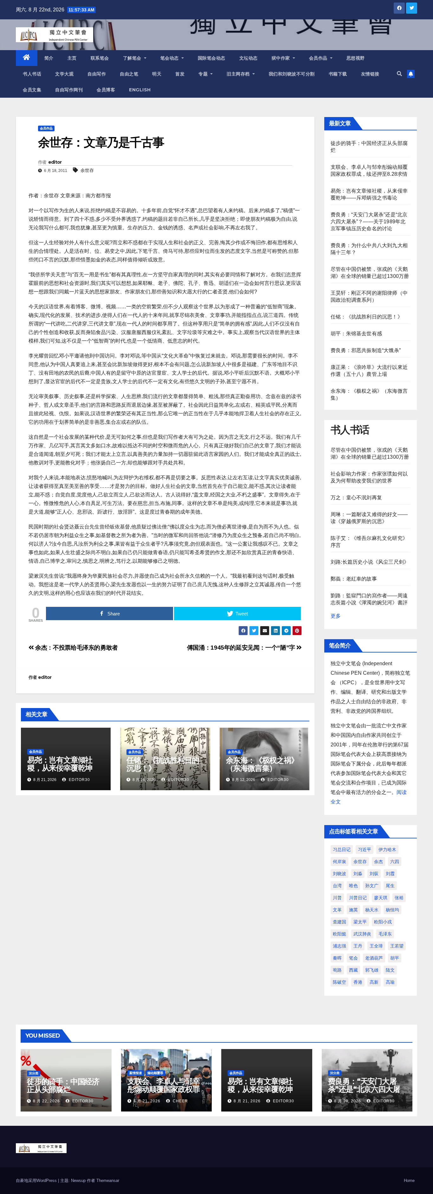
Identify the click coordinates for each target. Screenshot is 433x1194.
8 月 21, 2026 (146, 1101)
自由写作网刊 (69, 90)
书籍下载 (338, 74)
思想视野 (355, 58)
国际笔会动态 (211, 58)
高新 (374, 982)
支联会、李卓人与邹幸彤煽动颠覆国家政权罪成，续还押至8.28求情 (164, 1089)
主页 (72, 58)
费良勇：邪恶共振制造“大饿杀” (366, 350)
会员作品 (319, 58)
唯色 (353, 885)
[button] (399, 73)
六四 (394, 861)
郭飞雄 (371, 970)
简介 (49, 58)
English (140, 90)
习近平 (364, 849)
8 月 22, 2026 (46, 1101)
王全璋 (376, 945)
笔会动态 (170, 58)
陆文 (390, 970)
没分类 (33, 1073)
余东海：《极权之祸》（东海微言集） (262, 764)
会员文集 (32, 90)
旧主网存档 (239, 74)
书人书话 (32, 74)
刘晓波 (339, 873)
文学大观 (64, 74)
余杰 (378, 861)
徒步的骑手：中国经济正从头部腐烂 (63, 1085)
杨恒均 (392, 909)
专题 (203, 74)
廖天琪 (380, 897)
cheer (179, 1101)
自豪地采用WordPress (37, 1180)
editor (55, 162)
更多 (336, 616)
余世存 (87, 170)
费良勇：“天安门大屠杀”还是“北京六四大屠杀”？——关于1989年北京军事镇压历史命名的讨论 (369, 221)
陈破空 (339, 982)
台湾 (337, 885)
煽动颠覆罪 (155, 1073)
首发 (179, 74)
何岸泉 (339, 861)
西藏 (353, 970)
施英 (353, 909)
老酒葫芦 (374, 958)
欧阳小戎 (383, 921)
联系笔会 (100, 58)
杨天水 (371, 909)
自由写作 (96, 74)
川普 (337, 897)
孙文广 (371, 885)
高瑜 (390, 982)
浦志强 (339, 945)
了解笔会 (133, 58)
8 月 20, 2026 (347, 1101)
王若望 (397, 945)
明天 (156, 74)
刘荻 (374, 873)
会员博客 (106, 90)
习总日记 (342, 849)
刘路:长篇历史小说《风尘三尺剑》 (370, 562)
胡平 (394, 958)
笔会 (353, 958)
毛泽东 (385, 933)
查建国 (339, 921)
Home (409, 1180)
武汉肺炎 (362, 933)
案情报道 (135, 1073)
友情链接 (370, 74)
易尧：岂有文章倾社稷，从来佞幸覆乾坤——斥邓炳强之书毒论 (63, 767)
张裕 (399, 897)
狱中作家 (282, 58)
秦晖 (337, 958)
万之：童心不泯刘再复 (356, 497)
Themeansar (107, 1180)
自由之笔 (129, 74)
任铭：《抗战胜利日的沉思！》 (162, 764)
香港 (357, 982)
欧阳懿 (339, 933)
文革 (337, 909)
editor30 (79, 779)
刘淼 (357, 873)
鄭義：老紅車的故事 (354, 578)
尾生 (390, 885)
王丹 (357, 945)
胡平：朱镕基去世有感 (356, 333)
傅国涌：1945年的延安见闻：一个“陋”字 (242, 647)
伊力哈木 (387, 849)
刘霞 (390, 873)
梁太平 (360, 921)
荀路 (337, 970)
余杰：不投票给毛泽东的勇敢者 (76, 647)
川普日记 (358, 897)
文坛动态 (248, 58)
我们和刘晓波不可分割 (292, 74)
